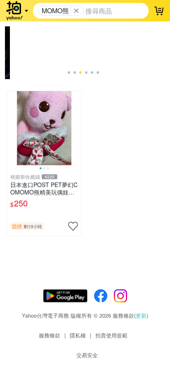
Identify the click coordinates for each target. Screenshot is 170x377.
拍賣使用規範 (111, 335)
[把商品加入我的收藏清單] (73, 226)
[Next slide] (76, 128)
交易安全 (87, 355)
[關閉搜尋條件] (76, 10)
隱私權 (78, 335)
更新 (141, 315)
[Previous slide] (12, 128)
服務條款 (49, 335)
